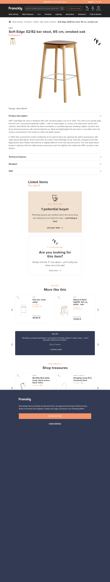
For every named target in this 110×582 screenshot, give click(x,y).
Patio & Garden (95, 14)
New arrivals (17, 22)
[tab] (55, 116)
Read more (53, 270)
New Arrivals (13, 14)
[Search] (62, 8)
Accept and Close (55, 416)
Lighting (58, 14)
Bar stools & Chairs (48, 22)
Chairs (36, 22)
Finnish (98, 2)
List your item (53, 227)
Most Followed (27, 14)
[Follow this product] (97, 41)
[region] (55, 486)
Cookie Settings (55, 424)
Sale (39, 14)
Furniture (48, 14)
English (91, 2)
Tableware (82, 14)
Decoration (70, 14)
